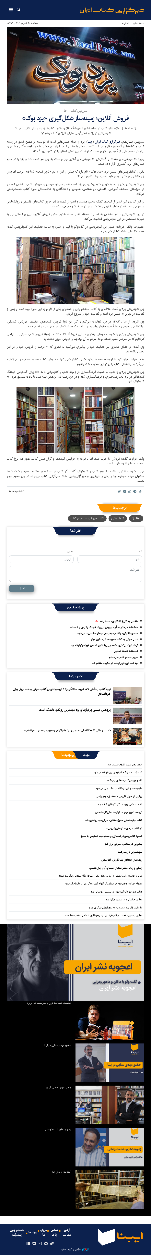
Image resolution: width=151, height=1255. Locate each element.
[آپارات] (52, 1244)
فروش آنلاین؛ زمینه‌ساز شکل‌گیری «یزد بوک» (75, 118)
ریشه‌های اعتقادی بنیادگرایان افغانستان (121, 860)
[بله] (34, 1244)
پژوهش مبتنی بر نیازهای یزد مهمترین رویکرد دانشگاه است (75, 710)
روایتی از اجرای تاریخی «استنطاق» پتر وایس (119, 796)
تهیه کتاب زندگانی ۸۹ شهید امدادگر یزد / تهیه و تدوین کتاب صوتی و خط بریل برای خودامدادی (62, 692)
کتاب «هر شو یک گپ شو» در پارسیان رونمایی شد (116, 892)
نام (140, 551)
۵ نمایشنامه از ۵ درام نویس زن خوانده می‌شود (117, 772)
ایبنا (111, 11)
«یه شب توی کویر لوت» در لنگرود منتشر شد (115, 663)
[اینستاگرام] (40, 1244)
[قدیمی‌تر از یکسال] (127, 695)
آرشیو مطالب (67, 1232)
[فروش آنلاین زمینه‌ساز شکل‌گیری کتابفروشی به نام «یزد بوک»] (75, 270)
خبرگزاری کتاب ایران (108, 141)
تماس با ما (54, 1232)
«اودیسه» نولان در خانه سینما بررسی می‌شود (118, 788)
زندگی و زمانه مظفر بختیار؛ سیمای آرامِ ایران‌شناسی (115, 868)
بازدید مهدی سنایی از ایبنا (58, 1087)
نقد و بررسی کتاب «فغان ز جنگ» (124, 780)
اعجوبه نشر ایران (117, 988)
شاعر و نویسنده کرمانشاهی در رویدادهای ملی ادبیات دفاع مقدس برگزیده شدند (100, 876)
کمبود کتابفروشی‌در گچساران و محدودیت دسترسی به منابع (111, 836)
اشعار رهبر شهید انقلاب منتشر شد (124, 764)
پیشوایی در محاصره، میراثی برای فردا (123, 844)
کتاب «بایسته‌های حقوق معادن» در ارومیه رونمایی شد (113, 820)
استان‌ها (125, 23)
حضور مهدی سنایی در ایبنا (57, 1045)
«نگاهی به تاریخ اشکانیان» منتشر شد (118, 621)
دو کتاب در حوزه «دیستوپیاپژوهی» (124, 828)
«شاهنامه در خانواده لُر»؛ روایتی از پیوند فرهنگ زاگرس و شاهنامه (104, 627)
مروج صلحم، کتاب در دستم (123, 657)
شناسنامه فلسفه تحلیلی (126, 651)
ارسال (21, 588)
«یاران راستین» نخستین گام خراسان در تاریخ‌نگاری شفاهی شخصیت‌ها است (103, 915)
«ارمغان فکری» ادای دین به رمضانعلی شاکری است (115, 908)
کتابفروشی (117, 518)
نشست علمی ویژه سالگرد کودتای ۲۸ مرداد (119, 804)
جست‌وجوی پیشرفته (17, 1232)
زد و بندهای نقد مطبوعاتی (58, 1129)
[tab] (86, 755)
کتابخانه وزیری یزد (61, 1172)
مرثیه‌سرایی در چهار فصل (129, 852)
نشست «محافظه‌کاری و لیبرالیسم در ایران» (49, 1003)
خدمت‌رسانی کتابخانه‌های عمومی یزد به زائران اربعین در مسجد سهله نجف (67, 730)
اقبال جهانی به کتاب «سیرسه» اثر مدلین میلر (114, 639)
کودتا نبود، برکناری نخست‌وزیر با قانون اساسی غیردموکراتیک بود (104, 645)
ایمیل (70, 551)
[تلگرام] (46, 1244)
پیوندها (33, 1232)
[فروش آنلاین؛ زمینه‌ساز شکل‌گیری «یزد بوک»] (75, 65)
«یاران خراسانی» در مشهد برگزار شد (124, 899)
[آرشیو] (28, 1244)
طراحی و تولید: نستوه (71, 1249)
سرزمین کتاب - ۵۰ (75, 111)
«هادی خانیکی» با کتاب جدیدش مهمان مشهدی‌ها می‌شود (107, 633)
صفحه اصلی (138, 23)
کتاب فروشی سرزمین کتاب (87, 518)
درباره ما (43, 1232)
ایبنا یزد (136, 518)
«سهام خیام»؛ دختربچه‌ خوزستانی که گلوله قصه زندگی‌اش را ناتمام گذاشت (103, 884)
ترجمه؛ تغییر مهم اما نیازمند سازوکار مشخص (118, 812)
